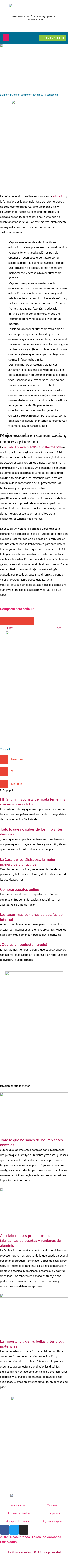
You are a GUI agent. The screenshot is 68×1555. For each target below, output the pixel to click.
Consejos (52, 1505)
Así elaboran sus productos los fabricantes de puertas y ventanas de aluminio (30, 1241)
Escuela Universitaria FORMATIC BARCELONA (33, 447)
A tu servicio (18, 1505)
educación (59, 196)
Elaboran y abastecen (20, 1513)
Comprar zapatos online (19, 890)
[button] (6, 37)
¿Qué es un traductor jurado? (24, 945)
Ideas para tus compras (19, 1521)
